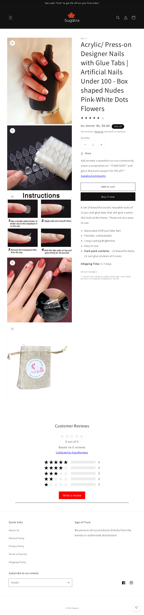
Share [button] (88, 153)
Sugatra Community (93, 176)
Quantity (85, 137)
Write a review (72, 495)
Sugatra (75, 608)
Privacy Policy (16, 546)
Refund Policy (16, 538)
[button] (10, 17)
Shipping (98, 131)
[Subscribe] (68, 582)
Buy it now (108, 196)
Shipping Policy (17, 562)
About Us (14, 530)
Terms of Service (18, 554)
